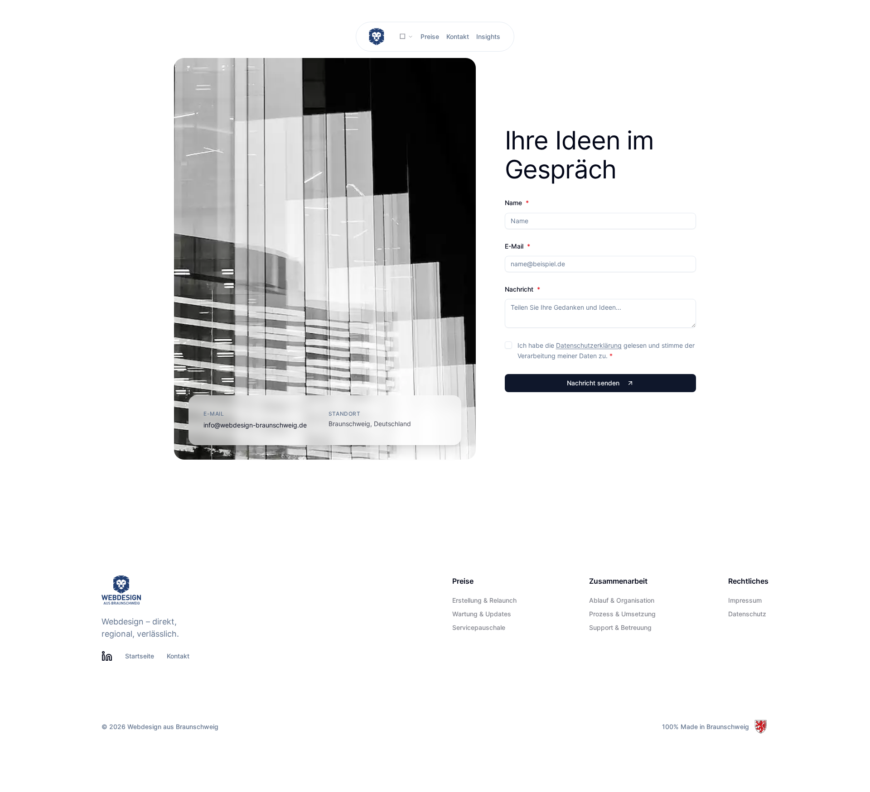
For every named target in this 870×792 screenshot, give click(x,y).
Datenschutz (747, 614)
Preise (429, 36)
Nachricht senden (593, 383)
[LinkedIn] (107, 656)
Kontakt (457, 36)
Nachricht (522, 289)
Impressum (745, 600)
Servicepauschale (478, 627)
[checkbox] (508, 345)
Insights (488, 36)
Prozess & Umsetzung (622, 614)
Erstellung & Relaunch (484, 600)
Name (517, 202)
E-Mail (517, 246)
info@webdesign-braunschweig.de (255, 425)
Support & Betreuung (620, 627)
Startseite (139, 656)
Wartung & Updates (481, 614)
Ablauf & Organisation (621, 600)
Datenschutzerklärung (589, 345)
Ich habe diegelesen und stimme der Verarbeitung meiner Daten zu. (606, 350)
